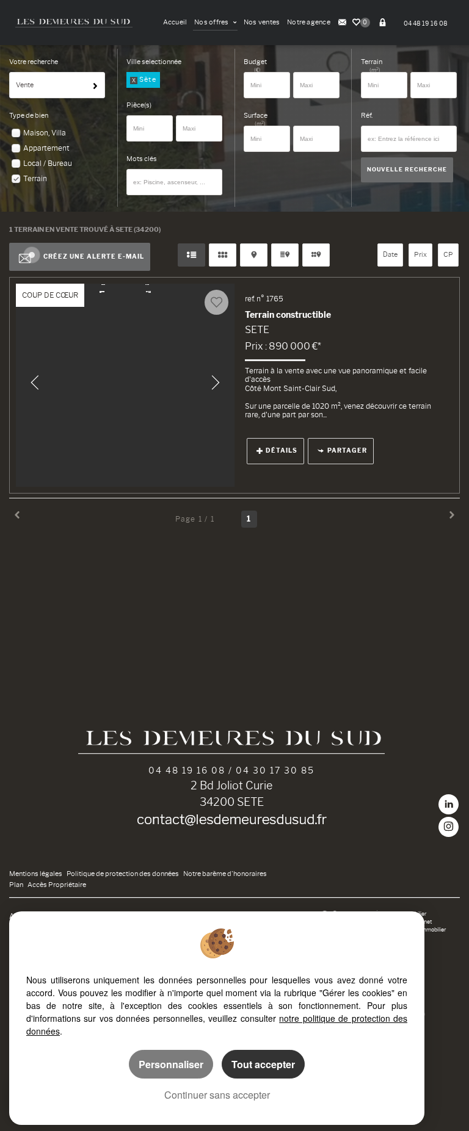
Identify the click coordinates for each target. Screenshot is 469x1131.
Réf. (367, 116)
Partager (347, 450)
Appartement (46, 148)
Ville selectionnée (153, 62)
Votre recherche (33, 62)
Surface (255, 116)
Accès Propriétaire (56, 885)
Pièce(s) (138, 105)
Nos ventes (262, 22)
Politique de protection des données (123, 874)
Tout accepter (263, 1064)
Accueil (175, 22)
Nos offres (212, 22)
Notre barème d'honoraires (225, 874)
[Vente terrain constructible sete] (125, 385)
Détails (281, 450)
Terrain (35, 178)
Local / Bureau (47, 163)
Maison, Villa (44, 133)
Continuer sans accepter (217, 1095)
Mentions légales (35, 874)
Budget (255, 62)
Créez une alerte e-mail (93, 256)
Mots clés (141, 159)
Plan (16, 885)
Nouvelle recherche (407, 169)
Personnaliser (171, 1064)
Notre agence (308, 22)
